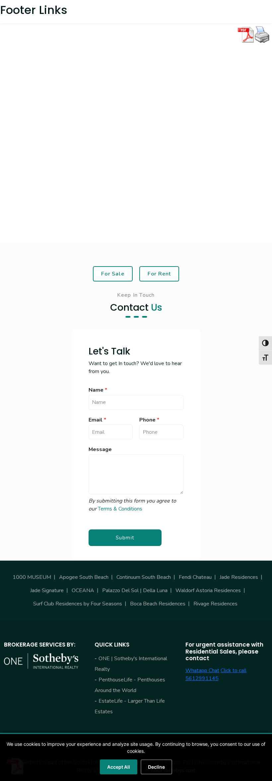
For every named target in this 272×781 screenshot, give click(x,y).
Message (100, 449)
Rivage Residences (215, 603)
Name (98, 390)
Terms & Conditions (120, 508)
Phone (149, 420)
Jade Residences (239, 577)
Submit (125, 537)
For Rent (159, 273)
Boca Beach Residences (157, 603)
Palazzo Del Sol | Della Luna (135, 590)
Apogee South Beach (83, 577)
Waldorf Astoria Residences (208, 590)
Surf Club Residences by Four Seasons (77, 603)
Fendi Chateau (195, 577)
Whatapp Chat (202, 670)
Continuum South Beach (143, 577)
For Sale (112, 273)
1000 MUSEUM (32, 577)
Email (97, 420)
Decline (156, 767)
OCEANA (83, 590)
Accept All (118, 767)
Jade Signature (47, 590)
